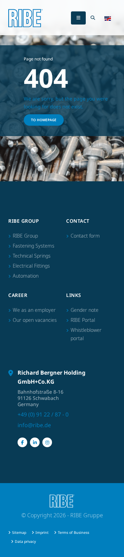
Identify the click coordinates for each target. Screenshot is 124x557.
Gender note (85, 310)
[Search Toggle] (93, 17)
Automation (26, 275)
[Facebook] (22, 442)
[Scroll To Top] (112, 549)
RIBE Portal (83, 320)
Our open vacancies (35, 320)
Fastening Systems (33, 245)
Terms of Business (73, 532)
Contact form (85, 235)
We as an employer (34, 310)
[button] (107, 17)
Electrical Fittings (31, 265)
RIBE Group (25, 235)
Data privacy (25, 541)
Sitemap (19, 532)
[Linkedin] (35, 442)
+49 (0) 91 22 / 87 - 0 (43, 414)
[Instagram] (47, 442)
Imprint (42, 532)
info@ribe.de (34, 425)
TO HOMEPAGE (43, 119)
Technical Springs (32, 255)
